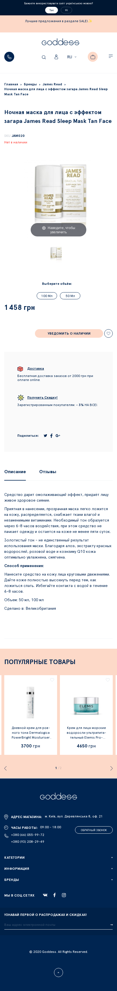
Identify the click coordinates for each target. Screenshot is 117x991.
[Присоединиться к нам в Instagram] (64, 895)
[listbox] (58, 297)
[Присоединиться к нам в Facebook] (54, 895)
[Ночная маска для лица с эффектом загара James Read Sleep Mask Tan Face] (55, 254)
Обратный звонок (94, 830)
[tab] (15, 472)
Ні (66, 10)
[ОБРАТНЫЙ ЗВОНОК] (9, 57)
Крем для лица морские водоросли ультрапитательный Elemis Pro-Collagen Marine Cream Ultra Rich (86, 737)
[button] (72, 57)
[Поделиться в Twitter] (45, 435)
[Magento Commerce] (60, 42)
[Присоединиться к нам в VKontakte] (45, 895)
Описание (15, 471)
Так (51, 10)
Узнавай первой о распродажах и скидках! (45, 914)
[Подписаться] (111, 925)
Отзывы (47, 471)
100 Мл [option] (47, 296)
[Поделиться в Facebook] (51, 436)
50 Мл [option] (70, 296)
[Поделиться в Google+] (58, 435)
